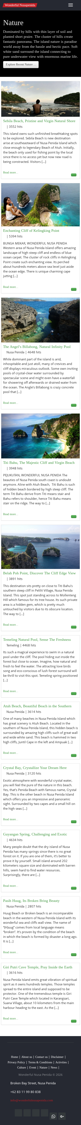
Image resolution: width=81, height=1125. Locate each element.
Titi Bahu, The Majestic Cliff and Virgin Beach (39, 463)
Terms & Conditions (40, 1062)
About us (26, 1057)
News (54, 1067)
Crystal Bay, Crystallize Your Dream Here (35, 768)
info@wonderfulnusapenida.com (31, 1100)
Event (32, 1067)
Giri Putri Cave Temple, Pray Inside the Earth (37, 967)
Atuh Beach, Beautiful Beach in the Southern (37, 706)
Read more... (10, 172)
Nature (43, 1067)
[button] (75, 5)
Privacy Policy (16, 1062)
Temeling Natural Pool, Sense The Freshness (37, 639)
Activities (61, 1062)
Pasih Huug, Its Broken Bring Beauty (31, 901)
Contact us (41, 1057)
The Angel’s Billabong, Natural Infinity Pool (37, 347)
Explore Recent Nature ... (21, 64)
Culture (21, 1067)
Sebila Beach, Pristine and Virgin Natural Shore (39, 121)
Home (14, 1057)
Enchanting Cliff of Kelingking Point (31, 230)
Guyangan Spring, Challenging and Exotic (35, 834)
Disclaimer (57, 1057)
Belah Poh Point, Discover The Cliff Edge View (39, 573)
